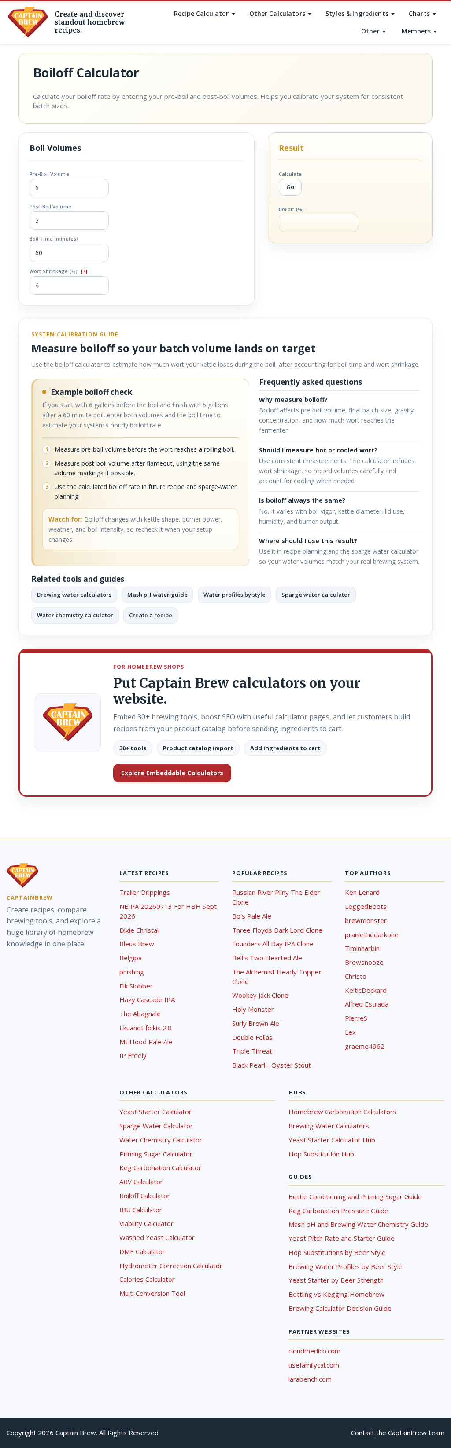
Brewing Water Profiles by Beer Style (345, 1266)
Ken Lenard (362, 892)
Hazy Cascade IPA (147, 999)
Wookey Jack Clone (260, 995)
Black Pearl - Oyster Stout (271, 1065)
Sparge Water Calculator (156, 1125)
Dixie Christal (139, 930)
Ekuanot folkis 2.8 (145, 1027)
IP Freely (133, 1055)
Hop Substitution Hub (321, 1153)
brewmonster (366, 920)
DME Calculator (142, 1251)
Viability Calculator (146, 1223)
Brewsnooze (364, 962)
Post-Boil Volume (50, 206)
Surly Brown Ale (255, 1023)
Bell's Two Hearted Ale (267, 957)
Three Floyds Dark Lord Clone (277, 930)
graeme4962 (364, 1046)
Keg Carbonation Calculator (160, 1167)
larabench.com (310, 1379)
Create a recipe (150, 615)
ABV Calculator (141, 1181)
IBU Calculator (140, 1209)
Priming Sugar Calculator (155, 1153)
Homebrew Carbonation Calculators (342, 1111)
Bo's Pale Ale (251, 916)
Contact (362, 1432)
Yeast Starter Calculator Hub (331, 1139)
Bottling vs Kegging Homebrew (336, 1294)
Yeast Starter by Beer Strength (336, 1280)
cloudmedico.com (314, 1350)
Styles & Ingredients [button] (357, 13)
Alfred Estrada (366, 1003)
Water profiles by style (234, 594)
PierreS (356, 1018)
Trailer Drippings (144, 892)
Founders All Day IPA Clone (273, 943)
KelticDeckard (366, 990)
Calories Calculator (147, 1279)
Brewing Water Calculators (328, 1125)
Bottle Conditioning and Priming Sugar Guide (355, 1196)
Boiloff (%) (291, 209)
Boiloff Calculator (144, 1195)
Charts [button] (420, 13)
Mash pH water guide (157, 594)
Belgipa (130, 957)
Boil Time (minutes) (54, 238)
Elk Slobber (136, 985)
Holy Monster (253, 1009)
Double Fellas (252, 1037)
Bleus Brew (136, 943)
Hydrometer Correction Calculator (170, 1265)
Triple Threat (252, 1051)
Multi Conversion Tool (152, 1293)
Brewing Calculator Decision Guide (340, 1308)
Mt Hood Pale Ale (146, 1041)
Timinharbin (362, 948)
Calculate (290, 174)
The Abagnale (140, 1013)
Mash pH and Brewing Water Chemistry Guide (358, 1224)
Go (290, 187)
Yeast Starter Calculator (155, 1111)
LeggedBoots (366, 906)
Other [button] (371, 31)
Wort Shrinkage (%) (58, 271)
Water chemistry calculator (75, 615)
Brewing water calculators (74, 594)
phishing (131, 971)
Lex (350, 1032)
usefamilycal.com (313, 1364)
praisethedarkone (372, 934)
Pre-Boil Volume (49, 174)
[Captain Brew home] (28, 22)
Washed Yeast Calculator (157, 1237)
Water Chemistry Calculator (160, 1139)
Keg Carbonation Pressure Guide (338, 1210)
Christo (355, 976)
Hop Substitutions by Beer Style (337, 1252)
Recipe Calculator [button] (202, 13)
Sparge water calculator (315, 594)
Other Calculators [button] (278, 13)
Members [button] (417, 31)
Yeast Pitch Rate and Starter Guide (341, 1238)
